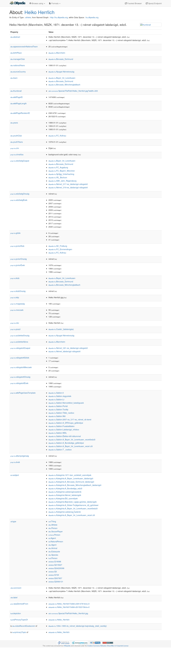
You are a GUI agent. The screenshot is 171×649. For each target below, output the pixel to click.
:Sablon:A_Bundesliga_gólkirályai (66, 443)
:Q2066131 (55, 581)
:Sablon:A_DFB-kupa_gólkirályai (65, 422)
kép (14, 297)
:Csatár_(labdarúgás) (61, 329)
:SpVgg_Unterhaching (61, 174)
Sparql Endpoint (155, 3)
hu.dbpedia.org (92, 17)
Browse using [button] (37, 3)
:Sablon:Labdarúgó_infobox (63, 429)
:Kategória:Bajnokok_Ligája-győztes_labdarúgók (72, 501)
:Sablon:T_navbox (60, 449)
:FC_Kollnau (57, 135)
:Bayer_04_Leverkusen (61, 78)
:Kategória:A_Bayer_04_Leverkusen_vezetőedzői (73, 508)
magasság (17, 303)
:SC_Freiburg (57, 246)
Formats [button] (55, 3)
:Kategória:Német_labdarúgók (64, 495)
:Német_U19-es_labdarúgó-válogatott (68, 187)
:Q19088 (54, 561)
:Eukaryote (54, 551)
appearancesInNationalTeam (24, 46)
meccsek (16, 310)
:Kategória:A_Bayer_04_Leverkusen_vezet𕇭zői (71, 515)
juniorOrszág (18, 259)
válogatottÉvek (19, 383)
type (13, 521)
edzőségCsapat (19, 160)
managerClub (17, 59)
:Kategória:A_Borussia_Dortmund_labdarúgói (71, 481)
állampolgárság (19, 455)
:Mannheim (56, 52)
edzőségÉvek (18, 200)
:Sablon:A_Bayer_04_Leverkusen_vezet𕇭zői (70, 446)
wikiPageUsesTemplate (23, 392)
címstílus (16, 154)
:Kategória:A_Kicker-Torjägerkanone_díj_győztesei (73, 505)
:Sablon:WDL (57, 433)
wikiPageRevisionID (20, 113)
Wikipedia (67, 646)
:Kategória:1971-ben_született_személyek (69, 475)
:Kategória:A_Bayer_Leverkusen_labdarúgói (70, 478)
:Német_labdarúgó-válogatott (64, 351)
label (13, 597)
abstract (15, 37)
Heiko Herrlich (39, 12)
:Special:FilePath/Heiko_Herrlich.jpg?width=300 (73, 91)
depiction (15, 613)
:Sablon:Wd (56, 416)
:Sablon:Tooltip (58, 409)
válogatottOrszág (20, 377)
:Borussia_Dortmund (60, 59)
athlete (28, 17)
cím (14, 148)
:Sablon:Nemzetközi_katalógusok (66, 402)
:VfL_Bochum (57, 177)
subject (14, 475)
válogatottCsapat (20, 348)
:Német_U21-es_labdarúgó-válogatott (68, 348)
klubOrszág (18, 291)
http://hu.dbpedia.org (59, 17)
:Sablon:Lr (56, 399)
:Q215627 (55, 564)
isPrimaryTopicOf (19, 619)
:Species (53, 554)
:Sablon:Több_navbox (61, 412)
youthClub (16, 135)
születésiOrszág (19, 335)
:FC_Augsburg (58, 167)
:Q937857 (55, 578)
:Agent (52, 538)
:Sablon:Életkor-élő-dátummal (64, 436)
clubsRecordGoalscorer (23, 626)
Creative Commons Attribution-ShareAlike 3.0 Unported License (107, 646)
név (14, 323)
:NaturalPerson (55, 541)
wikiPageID (16, 97)
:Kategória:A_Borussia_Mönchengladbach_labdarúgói (74, 485)
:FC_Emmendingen (60, 249)
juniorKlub (17, 246)
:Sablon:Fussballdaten (61, 426)
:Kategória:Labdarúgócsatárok (64, 491)
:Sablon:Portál (58, 406)
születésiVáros (19, 341)
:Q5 (52, 571)
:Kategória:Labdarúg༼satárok (64, 511)
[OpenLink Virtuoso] (63, 642)
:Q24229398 (56, 568)
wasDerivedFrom (19, 603)
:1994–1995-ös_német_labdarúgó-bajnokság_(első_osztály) (77, 626)
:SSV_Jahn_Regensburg (62, 180)
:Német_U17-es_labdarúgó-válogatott (68, 184)
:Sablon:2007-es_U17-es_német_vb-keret (69, 419)
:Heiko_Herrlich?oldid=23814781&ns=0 (69, 603)
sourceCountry (18, 71)
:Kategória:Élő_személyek (63, 498)
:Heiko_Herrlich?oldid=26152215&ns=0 (69, 607)
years (14, 122)
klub (14, 278)
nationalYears (17, 65)
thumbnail (16, 91)
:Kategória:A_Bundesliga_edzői (65, 488)
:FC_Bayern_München (61, 170)
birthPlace (16, 52)
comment (15, 587)
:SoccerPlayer (55, 531)
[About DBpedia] (17, 3)
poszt (15, 329)
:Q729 (53, 575)
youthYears (16, 142)
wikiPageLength (18, 103)
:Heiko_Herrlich (58, 619)
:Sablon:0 (56, 392)
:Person (52, 528)
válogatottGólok (19, 357)
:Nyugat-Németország (61, 71)
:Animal (52, 548)
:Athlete (52, 524)
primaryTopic (19, 632)
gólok (15, 233)
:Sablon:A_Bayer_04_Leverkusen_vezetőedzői (71, 439)
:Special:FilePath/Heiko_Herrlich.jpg (68, 613)
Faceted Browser (134, 3)
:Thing (52, 521)
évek (15, 462)
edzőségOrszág (19, 193)
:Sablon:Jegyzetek (59, 396)
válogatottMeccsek (21, 367)
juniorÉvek (17, 265)
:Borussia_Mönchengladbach (64, 84)
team (14, 78)
